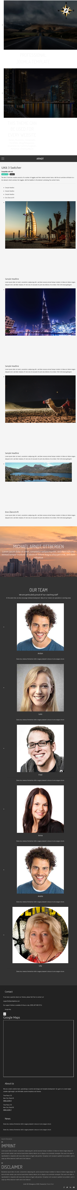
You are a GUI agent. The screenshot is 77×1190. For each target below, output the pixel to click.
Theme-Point (50, 1184)
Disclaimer (9, 1139)
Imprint (3, 1139)
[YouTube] (74, 1187)
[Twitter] (67, 1187)
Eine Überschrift (9, 198)
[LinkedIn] (70, 1187)
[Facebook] (64, 1187)
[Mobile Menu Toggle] (2, 158)
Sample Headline (9, 188)
